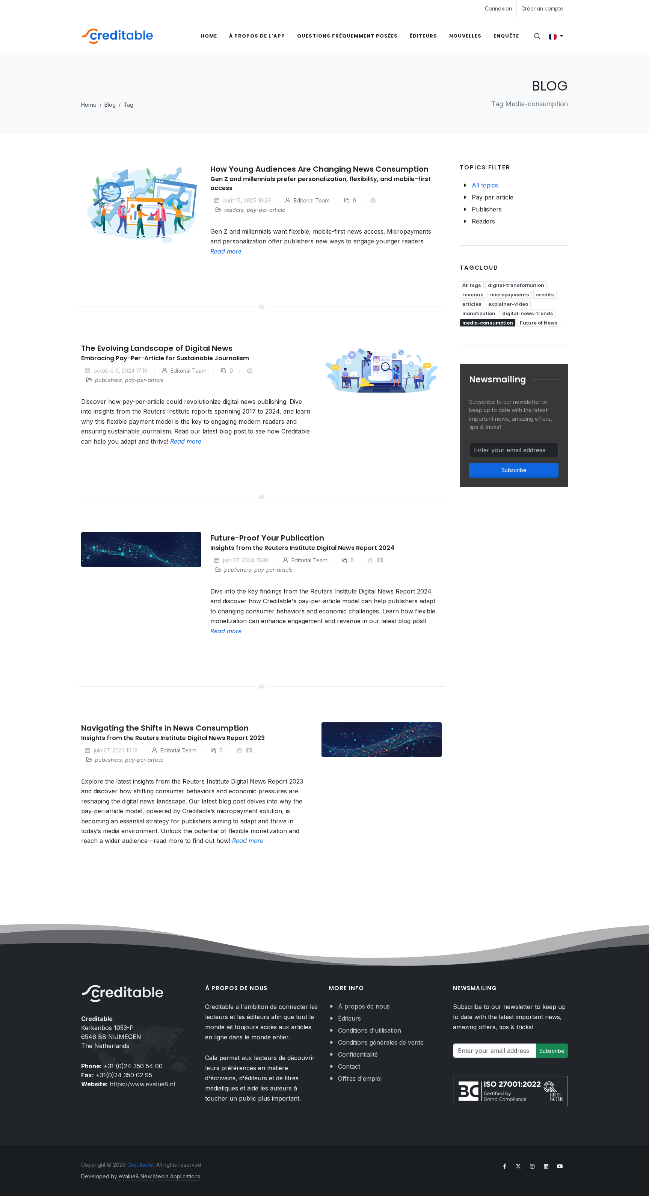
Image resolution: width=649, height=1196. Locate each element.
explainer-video (508, 304)
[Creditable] (117, 36)
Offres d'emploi (360, 1078)
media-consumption (487, 323)
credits (545, 294)
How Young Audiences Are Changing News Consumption (319, 169)
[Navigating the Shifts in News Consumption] (381, 739)
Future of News (539, 323)
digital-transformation (516, 285)
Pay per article (492, 197)
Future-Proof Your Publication (267, 538)
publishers (108, 380)
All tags (471, 285)
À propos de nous (364, 1006)
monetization (478, 313)
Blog (110, 104)
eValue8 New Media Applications (159, 1176)
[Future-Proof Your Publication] (141, 549)
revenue (472, 294)
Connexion (498, 8)
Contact (349, 1066)
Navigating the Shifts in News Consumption (165, 728)
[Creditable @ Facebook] (504, 1166)
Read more (225, 251)
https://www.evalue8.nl (142, 1084)
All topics (485, 185)
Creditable (140, 1164)
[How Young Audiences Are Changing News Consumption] (141, 205)
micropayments (509, 294)
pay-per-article (266, 210)
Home (89, 104)
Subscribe (514, 470)
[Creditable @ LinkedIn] (546, 1166)
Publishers (487, 209)
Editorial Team (311, 200)
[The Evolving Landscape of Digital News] (381, 371)
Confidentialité (358, 1054)
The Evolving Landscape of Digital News (156, 348)
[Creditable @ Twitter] (518, 1166)
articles (471, 304)
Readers (483, 221)
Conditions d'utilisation (369, 1030)
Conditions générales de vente (381, 1042)
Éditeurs (349, 1018)
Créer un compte (542, 8)
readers (234, 210)
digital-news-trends (527, 313)
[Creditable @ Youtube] (560, 1166)
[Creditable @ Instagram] (532, 1166)
